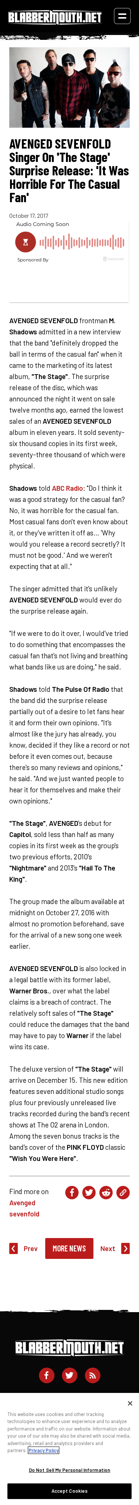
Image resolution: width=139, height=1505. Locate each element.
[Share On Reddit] (106, 1192)
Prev (31, 1248)
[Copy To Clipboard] (123, 1192)
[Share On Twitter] (89, 1192)
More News (69, 1248)
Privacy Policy (44, 1450)
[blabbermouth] (55, 22)
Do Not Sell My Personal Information (69, 1470)
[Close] (130, 1403)
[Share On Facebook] (72, 1192)
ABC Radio (67, 488)
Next (107, 1248)
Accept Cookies (70, 1491)
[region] (69, 1449)
